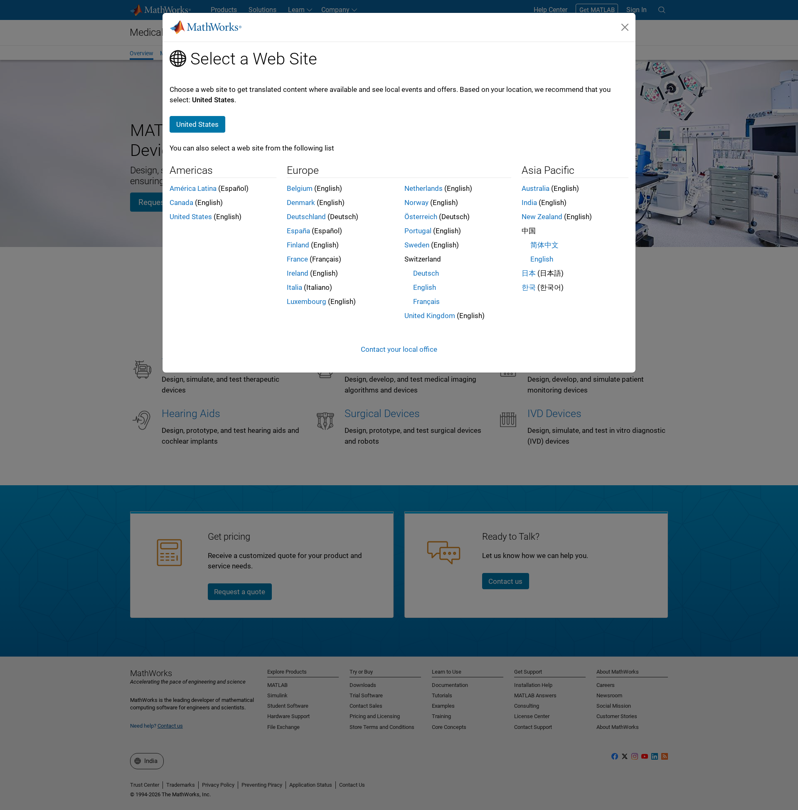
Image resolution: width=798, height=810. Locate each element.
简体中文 (544, 245)
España (298, 231)
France (297, 259)
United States (191, 216)
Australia (535, 188)
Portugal (417, 231)
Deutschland (306, 216)
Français (426, 301)
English (424, 287)
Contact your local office (399, 349)
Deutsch (426, 273)
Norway (416, 202)
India (529, 202)
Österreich (420, 216)
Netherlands (423, 188)
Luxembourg (306, 301)
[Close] (625, 27)
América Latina (193, 188)
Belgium (300, 188)
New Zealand (542, 216)
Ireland (297, 273)
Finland (298, 245)
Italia (294, 287)
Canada (181, 202)
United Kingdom (429, 315)
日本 (529, 273)
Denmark (301, 202)
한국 (529, 287)
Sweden (416, 245)
